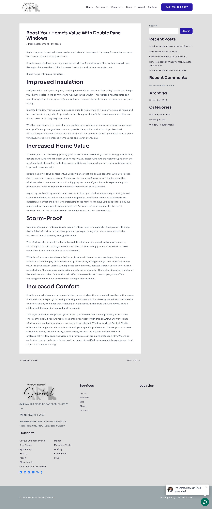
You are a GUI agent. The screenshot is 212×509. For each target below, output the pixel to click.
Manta (57, 440)
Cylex (57, 457)
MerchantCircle (62, 445)
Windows (116, 7)
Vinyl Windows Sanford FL (163, 51)
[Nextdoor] (37, 472)
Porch (22, 457)
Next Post (133, 360)
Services (100, 7)
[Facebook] (20, 472)
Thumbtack (26, 462)
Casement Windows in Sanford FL (168, 56)
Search (153, 25)
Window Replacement (161, 124)
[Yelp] (41, 472)
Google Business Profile (32, 440)
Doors (129, 7)
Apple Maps (26, 449)
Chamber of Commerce (32, 466)
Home (89, 7)
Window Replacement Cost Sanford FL (170, 46)
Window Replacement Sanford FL (168, 70)
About (141, 7)
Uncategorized (157, 119)
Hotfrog (58, 449)
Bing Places (25, 445)
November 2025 (158, 100)
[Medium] (33, 472)
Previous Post (29, 360)
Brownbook (60, 453)
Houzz (23, 453)
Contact (152, 7)
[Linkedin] (25, 472)
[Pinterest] (29, 472)
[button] (106, 7)
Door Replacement (38, 43)
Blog (82, 401)
